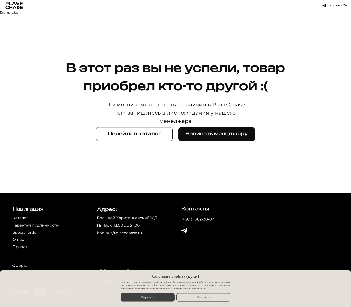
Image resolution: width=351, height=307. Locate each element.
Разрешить (147, 297)
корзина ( (337, 5)
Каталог (20, 218)
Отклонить (203, 297)
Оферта (19, 265)
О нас (18, 239)
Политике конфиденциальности (189, 288)
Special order (25, 232)
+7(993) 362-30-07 (197, 219)
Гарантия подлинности (36, 225)
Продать (21, 246)
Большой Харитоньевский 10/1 (127, 218)
